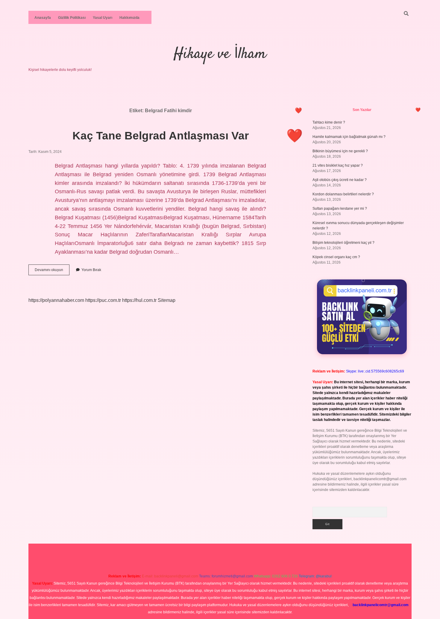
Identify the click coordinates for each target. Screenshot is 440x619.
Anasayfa (42, 18)
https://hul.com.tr (139, 300)
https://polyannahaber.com (56, 300)
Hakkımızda (129, 18)
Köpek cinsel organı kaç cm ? (336, 257)
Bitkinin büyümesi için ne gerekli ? (340, 151)
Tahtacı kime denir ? (328, 122)
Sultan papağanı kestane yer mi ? (339, 208)
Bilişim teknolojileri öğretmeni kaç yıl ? (343, 243)
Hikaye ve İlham (220, 54)
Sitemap (166, 300)
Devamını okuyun (52, 271)
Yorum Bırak (91, 270)
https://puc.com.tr (103, 300)
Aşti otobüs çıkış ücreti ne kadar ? (339, 180)
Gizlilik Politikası (72, 18)
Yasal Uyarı (102, 18)
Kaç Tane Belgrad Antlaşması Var (160, 136)
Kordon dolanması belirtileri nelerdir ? (343, 194)
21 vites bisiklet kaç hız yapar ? (337, 165)
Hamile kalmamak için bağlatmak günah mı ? (349, 137)
